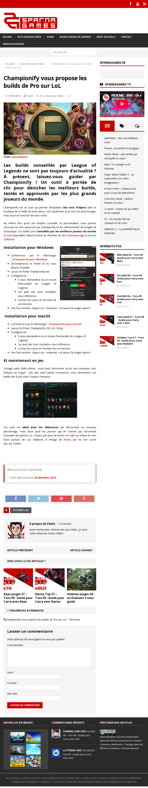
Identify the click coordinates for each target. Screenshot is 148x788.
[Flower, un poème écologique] (33, 737)
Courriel (12, 683)
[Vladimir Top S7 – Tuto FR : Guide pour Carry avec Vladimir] (107, 345)
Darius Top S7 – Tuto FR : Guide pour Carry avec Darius (49, 598)
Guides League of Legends (75, 36)
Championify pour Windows (29, 259)
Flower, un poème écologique (121, 148)
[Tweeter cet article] (38, 499)
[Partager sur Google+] (84, 499)
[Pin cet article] (61, 499)
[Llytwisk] (56, 755)
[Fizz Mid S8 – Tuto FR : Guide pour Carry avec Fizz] (107, 282)
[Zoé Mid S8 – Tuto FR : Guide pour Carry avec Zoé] (107, 303)
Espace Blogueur (13, 43)
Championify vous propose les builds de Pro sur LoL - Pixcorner (43, 619)
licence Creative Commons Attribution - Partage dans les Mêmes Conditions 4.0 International (121, 744)
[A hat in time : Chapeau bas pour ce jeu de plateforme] (33, 761)
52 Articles (65, 523)
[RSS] (145, 4)
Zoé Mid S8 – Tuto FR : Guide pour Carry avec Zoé (130, 299)
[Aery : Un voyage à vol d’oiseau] (33, 749)
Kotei (67, 439)
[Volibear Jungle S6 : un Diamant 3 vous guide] (81, 588)
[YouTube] (137, 4)
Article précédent (20, 550)
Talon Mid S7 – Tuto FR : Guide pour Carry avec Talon (130, 320)
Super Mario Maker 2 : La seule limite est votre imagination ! (119, 178)
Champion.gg (75, 235)
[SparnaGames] (74, 20)
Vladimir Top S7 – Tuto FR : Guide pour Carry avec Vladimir (130, 340)
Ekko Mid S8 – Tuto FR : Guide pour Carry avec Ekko (130, 258)
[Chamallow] (56, 736)
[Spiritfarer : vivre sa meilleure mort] (17, 737)
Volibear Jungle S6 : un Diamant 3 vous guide (80, 598)
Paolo (29, 95)
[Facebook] (130, 4)
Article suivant (81, 550)
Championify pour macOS (65, 324)
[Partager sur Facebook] (15, 499)
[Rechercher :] (74, 52)
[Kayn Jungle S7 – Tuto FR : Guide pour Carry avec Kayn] (18, 588)
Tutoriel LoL (21, 510)
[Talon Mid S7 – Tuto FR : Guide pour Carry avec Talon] (107, 324)
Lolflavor (9, 239)
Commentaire (15, 645)
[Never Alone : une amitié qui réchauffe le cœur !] (17, 749)
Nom (10, 672)
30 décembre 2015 (45, 477)
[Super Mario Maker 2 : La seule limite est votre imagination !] (17, 761)
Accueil (7, 36)
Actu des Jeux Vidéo (29, 36)
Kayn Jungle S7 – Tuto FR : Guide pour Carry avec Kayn (18, 598)
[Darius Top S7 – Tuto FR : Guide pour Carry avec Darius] (50, 588)
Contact (126, 36)
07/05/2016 (14, 95)
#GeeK (50, 36)
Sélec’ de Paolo (106, 36)
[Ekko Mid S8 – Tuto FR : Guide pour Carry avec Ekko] (107, 262)
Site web (12, 693)
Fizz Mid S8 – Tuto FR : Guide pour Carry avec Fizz (130, 278)
